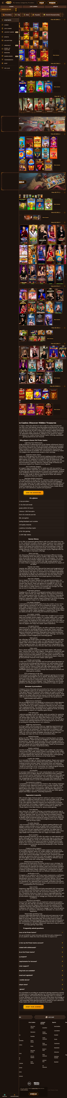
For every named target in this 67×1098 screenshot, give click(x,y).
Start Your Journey (33, 1007)
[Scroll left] (62, 20)
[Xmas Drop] (45, 35)
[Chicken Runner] (48, 204)
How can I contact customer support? (16, 966)
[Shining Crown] (21, 394)
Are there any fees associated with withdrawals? (20, 947)
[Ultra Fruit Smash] (40, 87)
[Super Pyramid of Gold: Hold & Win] (29, 71)
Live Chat (51, 1017)
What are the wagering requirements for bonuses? (20, 961)
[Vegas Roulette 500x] (61, 235)
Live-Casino (33, 6)
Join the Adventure (33, 492)
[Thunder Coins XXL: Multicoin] (21, 153)
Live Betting (57, 1030)
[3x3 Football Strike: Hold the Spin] (33, 196)
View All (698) (55, 19)
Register (52, 3)
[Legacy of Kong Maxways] (37, 217)
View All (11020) (54, 386)
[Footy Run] (40, 204)
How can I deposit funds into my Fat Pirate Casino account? (23, 943)
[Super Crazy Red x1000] (48, 87)
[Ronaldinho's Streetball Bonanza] (19, 196)
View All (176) (55, 286)
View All (56, 96)
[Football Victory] (31, 204)
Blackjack (33, 1032)
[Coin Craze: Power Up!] (31, 165)
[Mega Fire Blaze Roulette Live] (51, 235)
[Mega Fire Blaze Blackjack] (53, 352)
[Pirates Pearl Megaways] (28, 217)
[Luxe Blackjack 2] (34, 352)
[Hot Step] (37, 141)
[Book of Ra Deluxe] (29, 141)
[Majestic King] (36, 44)
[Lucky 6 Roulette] (41, 274)
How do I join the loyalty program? (15, 956)
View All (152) (55, 212)
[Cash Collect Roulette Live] (59, 254)
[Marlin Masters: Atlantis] (45, 153)
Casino (11, 6)
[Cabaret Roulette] (22, 338)
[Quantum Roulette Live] (59, 274)
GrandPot (44, 1027)
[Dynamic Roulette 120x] (41, 307)
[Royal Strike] (36, 27)
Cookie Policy (35, 1088)
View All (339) (55, 343)
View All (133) (55, 222)
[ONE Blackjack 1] (23, 274)
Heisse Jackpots (44, 1032)
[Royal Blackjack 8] (31, 378)
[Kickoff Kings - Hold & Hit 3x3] (24, 196)
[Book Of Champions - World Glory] (23, 204)
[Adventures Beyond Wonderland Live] (33, 332)
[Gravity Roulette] (50, 254)
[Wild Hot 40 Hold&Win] (53, 153)
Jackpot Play (44, 1061)
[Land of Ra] (32, 254)
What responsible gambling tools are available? (19, 970)
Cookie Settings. (24, 1089)
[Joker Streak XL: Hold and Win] (32, 55)
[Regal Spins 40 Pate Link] (53, 71)
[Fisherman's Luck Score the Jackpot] (30, 196)
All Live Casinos (32, 1056)
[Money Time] (33, 235)
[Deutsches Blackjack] (24, 352)
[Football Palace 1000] (27, 196)
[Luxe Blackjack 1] (41, 366)
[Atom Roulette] (48, 320)
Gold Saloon (32, 1062)
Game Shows (32, 1041)
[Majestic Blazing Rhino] (23, 165)
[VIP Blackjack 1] (44, 352)
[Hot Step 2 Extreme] (45, 27)
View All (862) (55, 134)
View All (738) (55, 63)
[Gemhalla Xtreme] (45, 141)
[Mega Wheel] (50, 274)
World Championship (20, 1040)
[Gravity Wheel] (49, 332)
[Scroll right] (65, 15)
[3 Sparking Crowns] (31, 409)
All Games (19, 1071)
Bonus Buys (19, 1044)
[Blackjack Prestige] (50, 366)
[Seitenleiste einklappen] (3, 2)
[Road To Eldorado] (33, 338)
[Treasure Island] (41, 338)
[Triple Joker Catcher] (19, 79)
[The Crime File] (19, 401)
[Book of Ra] (53, 394)
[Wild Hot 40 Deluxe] (26, 44)
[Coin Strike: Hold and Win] (21, 55)
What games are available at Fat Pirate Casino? (19, 952)
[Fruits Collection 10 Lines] (23, 409)
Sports (55, 6)
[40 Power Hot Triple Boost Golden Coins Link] (26, 27)
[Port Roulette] (31, 320)
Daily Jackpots (44, 1055)
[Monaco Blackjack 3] (59, 366)
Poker (32, 1046)
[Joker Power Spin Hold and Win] (45, 71)
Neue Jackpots (44, 1044)
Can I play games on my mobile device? (16, 980)
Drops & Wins (44, 1049)
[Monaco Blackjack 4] (48, 378)
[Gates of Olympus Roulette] (23, 254)
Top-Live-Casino (33, 1027)
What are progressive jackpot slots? (16, 984)
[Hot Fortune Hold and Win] (29, 394)
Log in (41, 3)
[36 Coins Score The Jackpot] (48, 165)
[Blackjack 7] (40, 378)
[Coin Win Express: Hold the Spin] (36, 35)
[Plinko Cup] (39, 196)
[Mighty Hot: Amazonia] (21, 71)
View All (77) (55, 192)
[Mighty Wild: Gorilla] (37, 153)
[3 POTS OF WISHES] (48, 409)
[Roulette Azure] (32, 274)
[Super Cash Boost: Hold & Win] (37, 394)
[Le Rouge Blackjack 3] (23, 378)
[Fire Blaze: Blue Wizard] (45, 44)
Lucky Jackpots (44, 1038)
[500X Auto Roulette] (40, 320)
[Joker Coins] (41, 196)
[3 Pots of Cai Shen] (37, 71)
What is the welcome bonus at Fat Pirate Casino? (20, 932)
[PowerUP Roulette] (32, 307)
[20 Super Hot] (40, 409)
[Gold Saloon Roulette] (42, 235)
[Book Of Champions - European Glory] (36, 196)
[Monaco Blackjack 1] (32, 366)
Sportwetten (57, 1026)
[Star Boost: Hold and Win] (45, 394)
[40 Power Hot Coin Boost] (40, 165)
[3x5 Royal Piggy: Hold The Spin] (29, 153)
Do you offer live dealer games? (14, 989)
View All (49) (55, 327)
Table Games (20, 1063)
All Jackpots (20, 1076)
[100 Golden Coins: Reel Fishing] (21, 141)
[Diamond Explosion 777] (23, 87)
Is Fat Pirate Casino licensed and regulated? (18, 975)
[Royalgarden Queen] (31, 87)
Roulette (33, 1036)
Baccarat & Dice (33, 1051)
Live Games (19, 1067)
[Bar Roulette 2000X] (23, 320)
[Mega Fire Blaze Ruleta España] (41, 254)
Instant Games (18, 1058)
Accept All (33, 1094)
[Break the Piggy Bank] (26, 35)
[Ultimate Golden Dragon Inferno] (44, 55)
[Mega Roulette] (24, 235)
